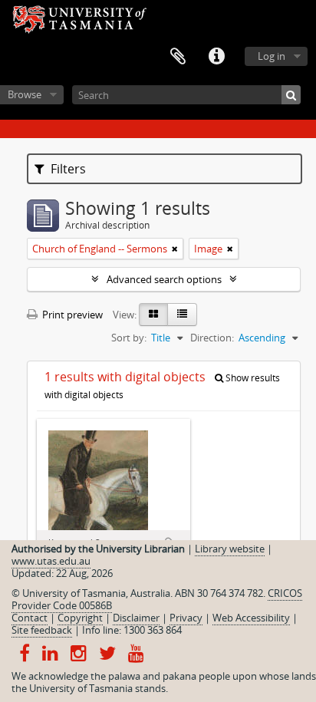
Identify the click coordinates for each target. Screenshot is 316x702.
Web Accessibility (251, 618)
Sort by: (128, 337)
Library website (230, 548)
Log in (271, 56)
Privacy (186, 618)
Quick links (216, 57)
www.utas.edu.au (51, 561)
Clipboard (178, 57)
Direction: (212, 337)
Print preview (71, 314)
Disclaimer (136, 618)
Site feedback (42, 630)
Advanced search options (164, 279)
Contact (30, 618)
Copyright (80, 618)
